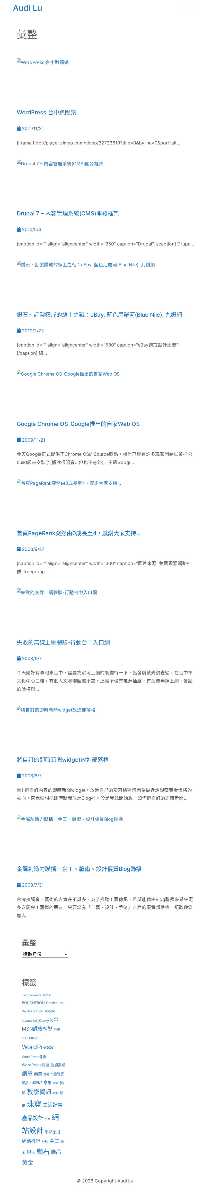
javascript (29, 1020)
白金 (47, 1119)
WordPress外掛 (34, 1057)
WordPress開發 (35, 1065)
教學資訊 (39, 1092)
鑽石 (43, 1151)
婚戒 (46, 1074)
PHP (57, 1029)
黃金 (27, 1162)
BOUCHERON (33, 1002)
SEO (24, 1038)
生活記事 (52, 1105)
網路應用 (52, 1132)
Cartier (51, 1003)
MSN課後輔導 (37, 1029)
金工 (54, 1141)
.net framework (31, 995)
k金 (54, 1019)
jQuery (43, 1020)
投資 (56, 1083)
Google (49, 1011)
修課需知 (58, 1065)
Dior (39, 1011)
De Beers (28, 1011)
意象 (47, 1082)
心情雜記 (36, 1083)
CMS (62, 1003)
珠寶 (34, 1103)
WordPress (37, 1047)
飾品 (56, 1152)
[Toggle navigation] (191, 8)
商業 (38, 1073)
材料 (56, 1093)
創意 (27, 1073)
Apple (47, 995)
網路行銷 (31, 1141)
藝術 (45, 1142)
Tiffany (33, 1038)
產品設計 (32, 1118)
